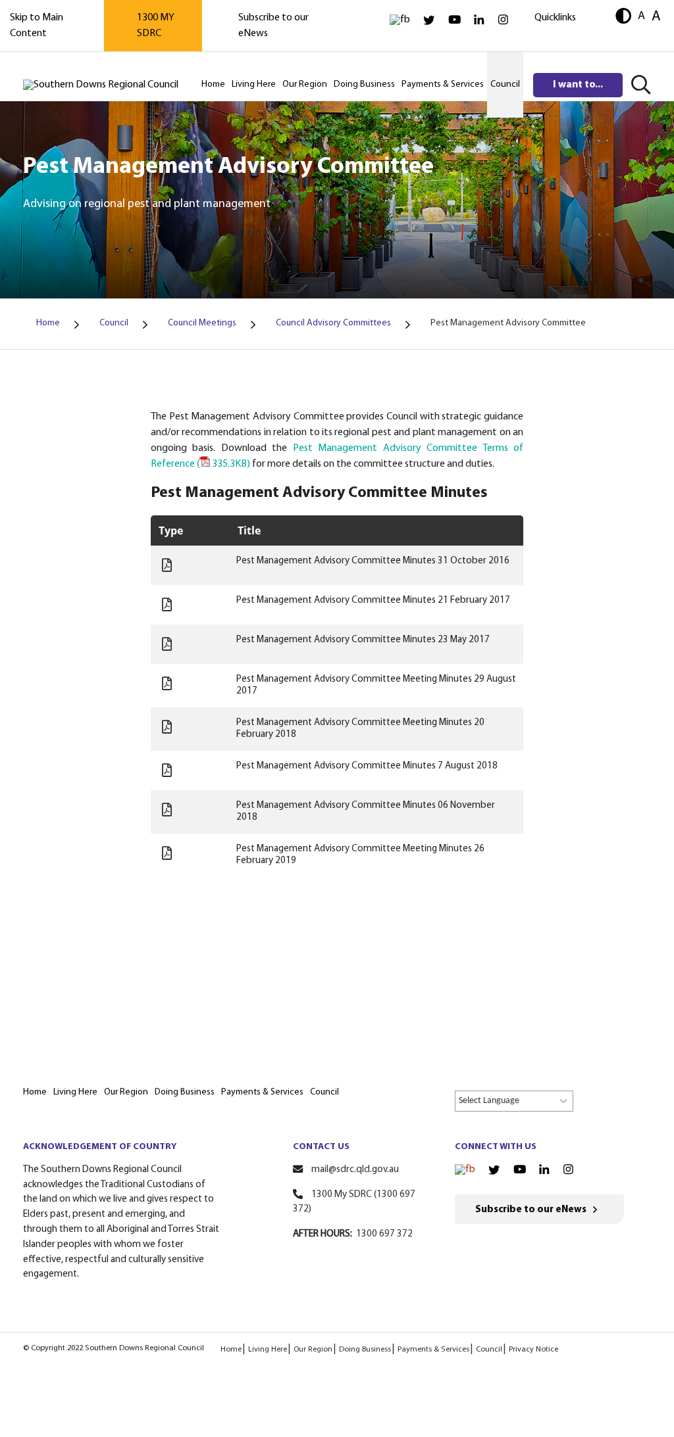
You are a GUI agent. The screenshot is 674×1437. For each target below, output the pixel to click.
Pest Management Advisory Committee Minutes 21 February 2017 (373, 600)
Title (249, 530)
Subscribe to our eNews (530, 1210)
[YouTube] (454, 20)
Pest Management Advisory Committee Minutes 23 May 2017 (363, 640)
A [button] (641, 16)
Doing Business (365, 1350)
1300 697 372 (384, 1234)
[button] (623, 17)
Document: (167, 565)
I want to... (578, 85)
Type (171, 530)
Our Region (313, 1350)
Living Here (267, 1350)
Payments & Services (433, 1350)
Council (489, 1350)
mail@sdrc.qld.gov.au (355, 1170)
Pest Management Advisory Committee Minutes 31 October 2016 (372, 561)
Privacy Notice (533, 1350)
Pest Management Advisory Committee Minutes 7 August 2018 (367, 766)
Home (231, 1350)
